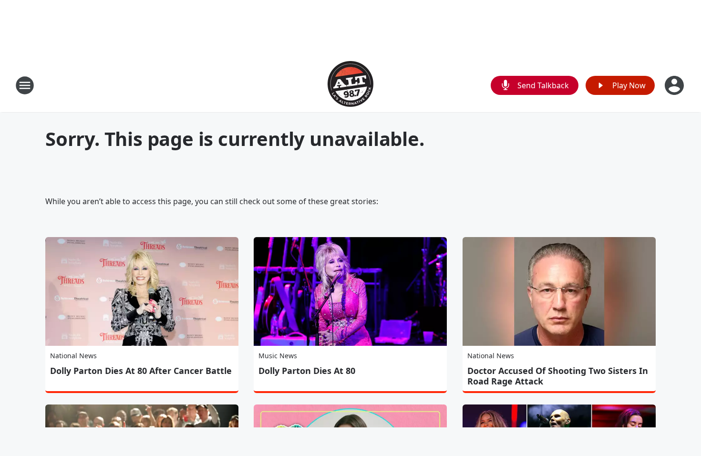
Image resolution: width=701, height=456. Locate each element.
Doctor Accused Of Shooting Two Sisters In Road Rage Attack (557, 375)
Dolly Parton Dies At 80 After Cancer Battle (141, 370)
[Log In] (675, 85)
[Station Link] (350, 85)
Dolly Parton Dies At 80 (306, 370)
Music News (277, 355)
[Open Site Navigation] (24, 85)
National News (73, 355)
